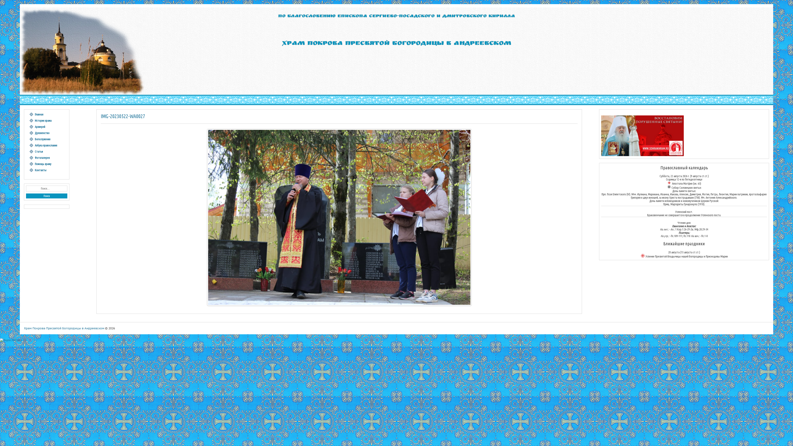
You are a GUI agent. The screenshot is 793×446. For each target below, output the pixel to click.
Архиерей (40, 126)
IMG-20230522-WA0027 (123, 116)
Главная (39, 114)
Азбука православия (46, 145)
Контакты (40, 170)
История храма (43, 120)
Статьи (39, 151)
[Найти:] (46, 188)
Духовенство (42, 133)
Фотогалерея (42, 157)
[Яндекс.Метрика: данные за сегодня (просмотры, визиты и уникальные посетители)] (11, 340)
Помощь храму (43, 164)
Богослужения (42, 139)
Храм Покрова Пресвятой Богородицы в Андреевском (64, 328)
